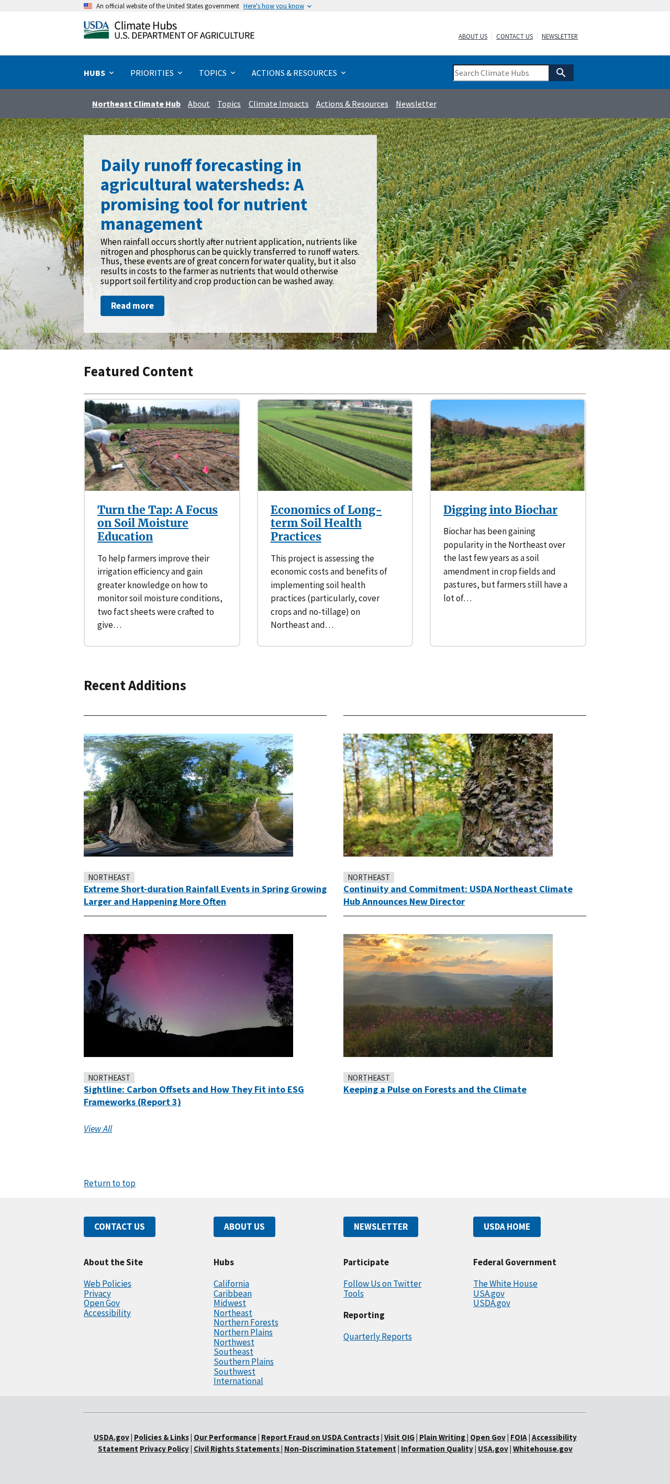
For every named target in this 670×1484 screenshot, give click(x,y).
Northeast (233, 1313)
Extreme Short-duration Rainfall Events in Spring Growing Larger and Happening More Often (205, 895)
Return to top (110, 1183)
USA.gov (489, 1293)
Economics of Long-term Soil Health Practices (326, 523)
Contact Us (514, 36)
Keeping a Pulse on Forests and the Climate (435, 1089)
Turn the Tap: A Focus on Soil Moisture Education (157, 523)
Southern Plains (244, 1361)
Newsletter (560, 36)
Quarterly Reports (377, 1336)
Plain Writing (443, 1437)
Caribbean (233, 1293)
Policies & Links (161, 1437)
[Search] (561, 72)
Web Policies (107, 1283)
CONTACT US (119, 1226)
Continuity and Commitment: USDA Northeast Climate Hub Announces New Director (458, 895)
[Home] (169, 32)
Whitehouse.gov (543, 1449)
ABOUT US (244, 1226)
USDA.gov (491, 1303)
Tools (353, 1293)
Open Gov (102, 1303)
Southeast (233, 1351)
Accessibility (107, 1313)
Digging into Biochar (500, 510)
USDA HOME (507, 1226)
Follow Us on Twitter (382, 1283)
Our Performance (225, 1437)
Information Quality (437, 1449)
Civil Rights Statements (237, 1449)
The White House (505, 1283)
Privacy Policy (164, 1449)
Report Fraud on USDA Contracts (320, 1437)
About (199, 103)
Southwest (234, 1371)
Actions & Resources (352, 103)
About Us (473, 36)
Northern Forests (246, 1322)
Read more (132, 305)
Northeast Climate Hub (136, 103)
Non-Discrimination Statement (340, 1449)
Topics (229, 103)
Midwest (230, 1303)
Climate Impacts (279, 103)
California (231, 1283)
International (238, 1381)
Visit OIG (399, 1437)
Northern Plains (243, 1332)
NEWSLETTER (381, 1226)
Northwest (234, 1342)
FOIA (518, 1437)
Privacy (97, 1293)
